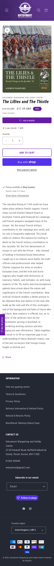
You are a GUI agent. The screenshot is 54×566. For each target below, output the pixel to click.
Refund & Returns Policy (18, 415)
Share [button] (8, 357)
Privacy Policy (13, 401)
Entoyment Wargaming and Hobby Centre (27, 558)
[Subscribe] (43, 486)
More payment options (27, 170)
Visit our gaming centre (18, 387)
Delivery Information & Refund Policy (24, 408)
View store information (17, 195)
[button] (6, 10)
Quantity (6, 134)
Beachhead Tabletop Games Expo (23, 423)
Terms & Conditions (15, 394)
